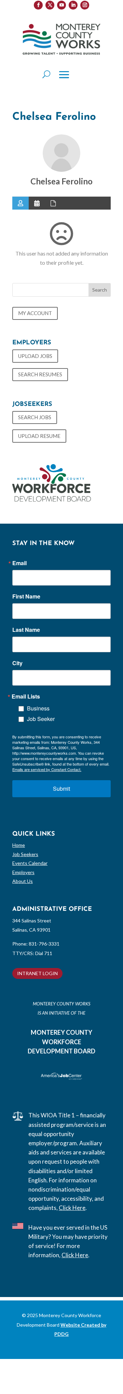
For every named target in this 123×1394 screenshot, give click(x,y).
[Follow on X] (49, 5)
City (17, 663)
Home (18, 845)
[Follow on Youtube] (61, 5)
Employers (23, 872)
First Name (26, 596)
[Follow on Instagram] (84, 5)
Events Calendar (29, 863)
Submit (61, 788)
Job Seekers (25, 854)
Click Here (72, 1207)
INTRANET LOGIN (37, 973)
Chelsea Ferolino (61, 181)
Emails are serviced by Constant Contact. (46, 769)
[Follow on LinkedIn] (73, 5)
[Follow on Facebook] (38, 5)
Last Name (26, 630)
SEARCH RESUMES (40, 374)
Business (38, 708)
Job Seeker (41, 719)
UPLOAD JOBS (35, 356)
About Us (22, 881)
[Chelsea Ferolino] (61, 153)
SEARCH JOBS (34, 417)
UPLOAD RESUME (39, 436)
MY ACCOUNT (35, 313)
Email (19, 563)
